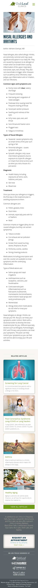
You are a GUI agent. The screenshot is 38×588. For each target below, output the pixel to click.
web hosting (16, 582)
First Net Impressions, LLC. (29, 582)
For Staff (27, 586)
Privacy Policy (11, 584)
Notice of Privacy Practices (23, 584)
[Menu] (33, 4)
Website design (5, 582)
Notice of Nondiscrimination (16, 586)
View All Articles (19, 507)
